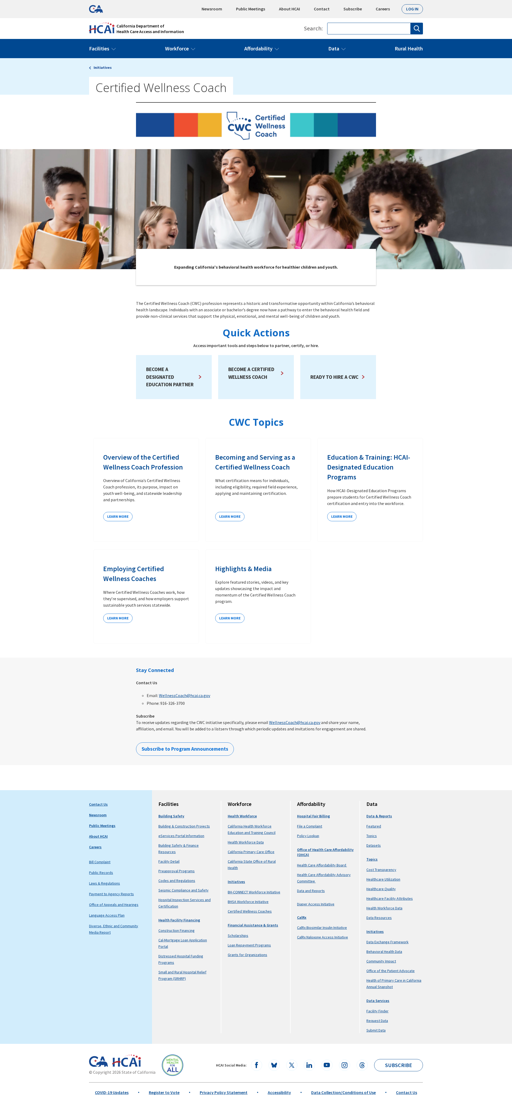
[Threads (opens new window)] (362, 1065)
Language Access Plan (107, 915)
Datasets (373, 845)
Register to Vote (164, 1092)
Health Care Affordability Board (322, 865)
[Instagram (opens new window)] (344, 1065)
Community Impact (381, 961)
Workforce (177, 48)
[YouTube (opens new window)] (327, 1065)
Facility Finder (377, 1011)
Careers (383, 8)
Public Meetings (250, 8)
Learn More (118, 516)
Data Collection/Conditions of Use (343, 1092)
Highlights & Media (243, 568)
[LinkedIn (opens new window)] (309, 1065)
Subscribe (352, 8)
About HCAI (289, 8)
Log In (412, 8)
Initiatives (103, 67)
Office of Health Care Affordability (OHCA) (325, 852)
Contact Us (98, 804)
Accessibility (279, 1092)
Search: (313, 28)
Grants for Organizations (247, 954)
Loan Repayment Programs (249, 945)
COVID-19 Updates (112, 1092)
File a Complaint (309, 826)
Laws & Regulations (104, 883)
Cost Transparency (381, 869)
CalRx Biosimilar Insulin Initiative (322, 927)
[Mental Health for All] (172, 1065)
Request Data (377, 1020)
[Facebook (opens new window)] (256, 1065)
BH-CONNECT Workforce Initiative (254, 892)
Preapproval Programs (176, 871)
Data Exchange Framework (387, 942)
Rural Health (409, 48)
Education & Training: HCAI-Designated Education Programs (368, 467)
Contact (322, 8)
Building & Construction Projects (184, 826)
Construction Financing (176, 930)
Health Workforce (242, 816)
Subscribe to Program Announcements (185, 749)
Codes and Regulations (176, 880)
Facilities (99, 48)
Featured (373, 826)
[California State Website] (98, 1061)
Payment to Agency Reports (111, 894)
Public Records (101, 872)
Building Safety (171, 816)
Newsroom (212, 8)
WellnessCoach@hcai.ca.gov (184, 695)
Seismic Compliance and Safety (183, 890)
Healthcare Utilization (383, 879)
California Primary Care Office (251, 851)
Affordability (258, 48)
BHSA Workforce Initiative (248, 901)
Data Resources (379, 917)
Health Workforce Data (246, 842)
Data (333, 48)
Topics (371, 835)
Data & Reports (379, 816)
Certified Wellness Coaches (250, 911)
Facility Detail (168, 861)
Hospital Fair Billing (313, 816)
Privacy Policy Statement (223, 1092)
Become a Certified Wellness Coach (251, 373)
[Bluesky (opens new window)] (274, 1065)
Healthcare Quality (381, 888)
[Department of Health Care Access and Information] (126, 1061)
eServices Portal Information (181, 835)
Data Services (377, 1000)
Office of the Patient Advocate (390, 970)
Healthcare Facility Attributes (389, 898)
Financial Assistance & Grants (253, 925)
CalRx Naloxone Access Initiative (322, 937)
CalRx (301, 917)
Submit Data (376, 1030)
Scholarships (238, 935)
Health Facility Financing (179, 920)
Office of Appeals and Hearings (113, 904)
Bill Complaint (99, 862)
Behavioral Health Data (384, 951)
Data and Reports (311, 890)
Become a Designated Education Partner (170, 377)
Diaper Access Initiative (315, 904)
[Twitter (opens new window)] (291, 1065)
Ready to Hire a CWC (334, 377)
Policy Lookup (308, 835)
